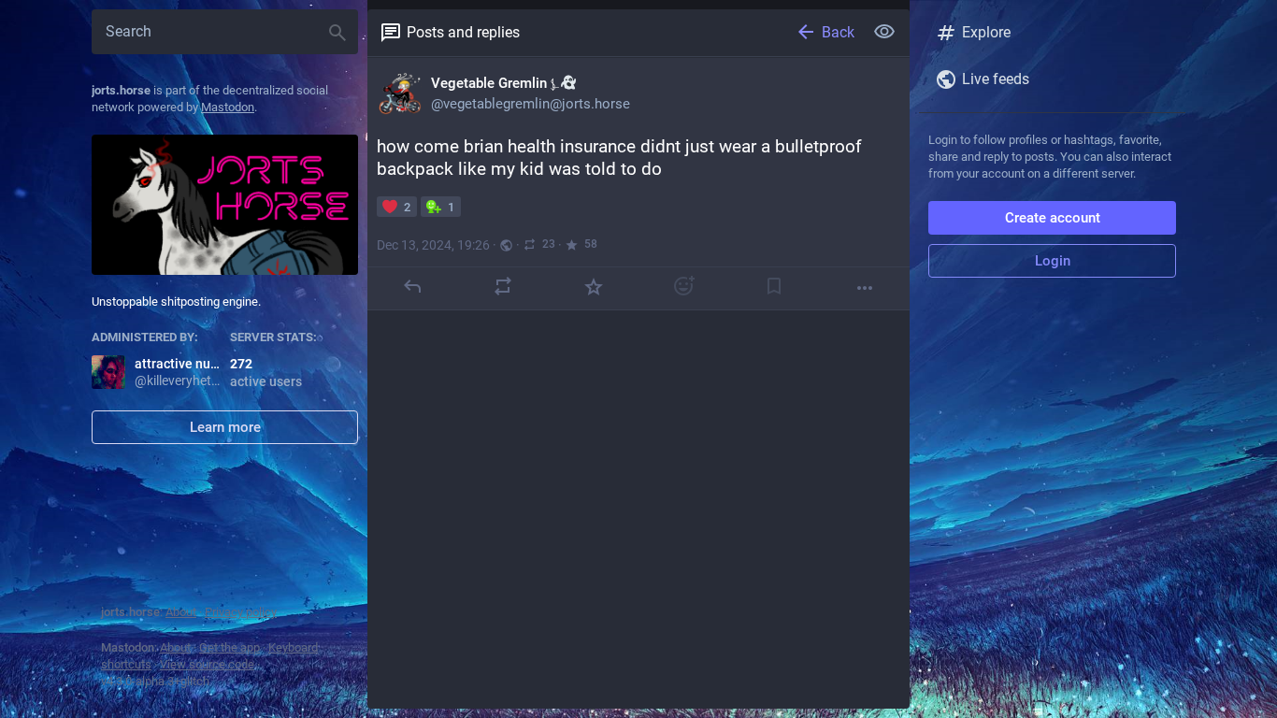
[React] (683, 286)
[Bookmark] (774, 286)
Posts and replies (463, 32)
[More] (865, 288)
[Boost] (503, 286)
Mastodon (227, 107)
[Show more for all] (884, 31)
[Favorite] (593, 286)
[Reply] (412, 286)
